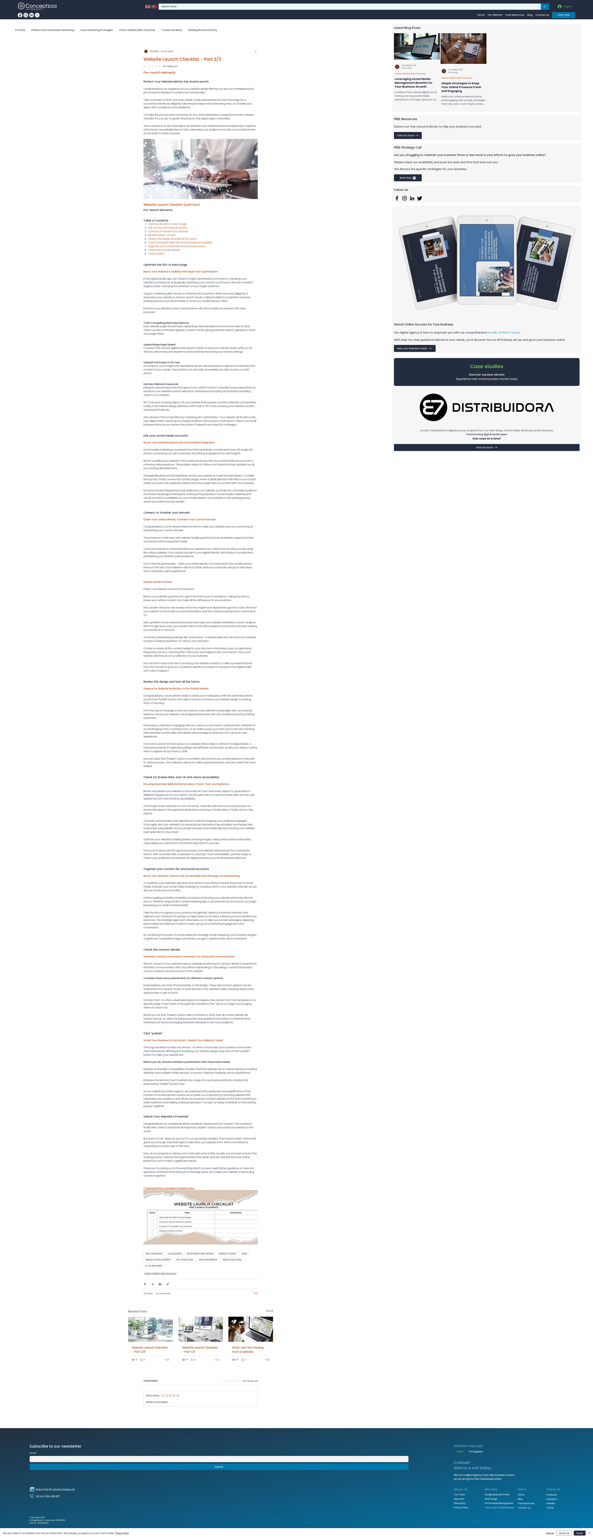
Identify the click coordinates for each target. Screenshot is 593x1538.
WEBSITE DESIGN (227, 1253)
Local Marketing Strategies (96, 30)
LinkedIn (550, 1503)
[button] (415, 348)
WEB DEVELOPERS (232, 1259)
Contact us (524, 1507)
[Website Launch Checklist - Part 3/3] (150, 1329)
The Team (459, 1494)
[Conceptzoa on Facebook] (20, 15)
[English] (148, 6)
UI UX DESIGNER (153, 1265)
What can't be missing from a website (247, 1350)
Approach (459, 1498)
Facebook (551, 1494)
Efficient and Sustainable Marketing (52, 30)
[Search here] (545, 7)
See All (269, 1310)
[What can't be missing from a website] (250, 1329)
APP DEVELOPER (184, 1259)
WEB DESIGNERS (153, 1253)
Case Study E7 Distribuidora (499, 1507)
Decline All (564, 1533)
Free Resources (526, 1503)
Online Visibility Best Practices (410, 73)
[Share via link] (167, 1284)
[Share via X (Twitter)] (152, 1284)
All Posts (20, 30)
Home (521, 1494)
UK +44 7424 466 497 (48, 1496)
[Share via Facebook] (144, 1284)
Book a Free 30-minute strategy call (55, 1489)
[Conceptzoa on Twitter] (37, 15)
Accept (579, 1533)
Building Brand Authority (202, 30)
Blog (520, 1499)
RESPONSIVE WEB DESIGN (200, 1253)
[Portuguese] (154, 6)
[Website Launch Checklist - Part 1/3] (200, 1329)
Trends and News (171, 30)
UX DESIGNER (175, 1253)
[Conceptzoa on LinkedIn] (31, 15)
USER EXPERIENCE (208, 1259)
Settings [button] (550, 1533)
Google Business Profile (497, 1494)
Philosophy (459, 1503)
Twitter (550, 1507)
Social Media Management (499, 1503)
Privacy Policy (461, 1507)
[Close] (589, 1533)
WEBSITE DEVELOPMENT (158, 1259)
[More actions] (256, 51)
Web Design (491, 1498)
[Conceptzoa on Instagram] (25, 15)
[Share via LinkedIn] (160, 1284)
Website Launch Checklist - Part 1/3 (200, 1350)
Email (33, 1453)
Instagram (551, 1499)
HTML (244, 1253)
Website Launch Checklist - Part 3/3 (150, 1350)
